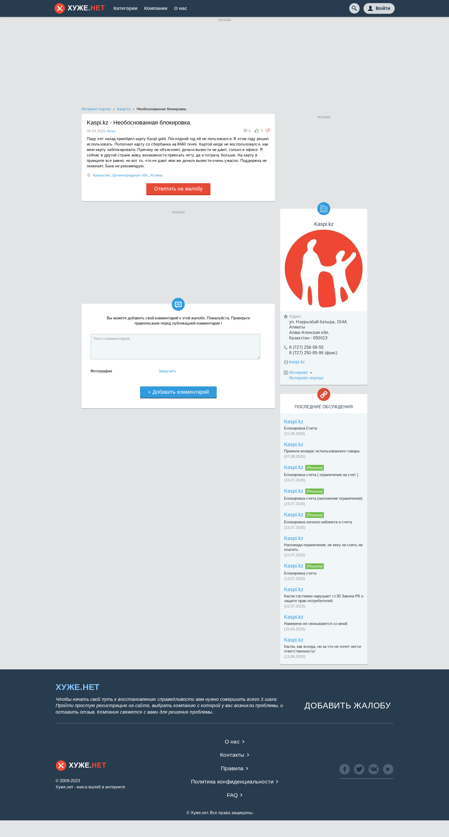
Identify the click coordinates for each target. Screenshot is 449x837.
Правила (232, 768)
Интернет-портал (306, 378)
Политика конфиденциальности (232, 782)
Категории (125, 8)
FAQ (232, 795)
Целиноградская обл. (130, 175)
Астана (156, 175)
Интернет (298, 372)
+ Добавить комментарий (178, 392)
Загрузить (167, 371)
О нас (180, 8)
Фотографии (101, 371)
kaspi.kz (297, 362)
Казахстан (101, 175)
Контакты (232, 755)
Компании (155, 8)
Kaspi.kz (293, 421)
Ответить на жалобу (178, 189)
